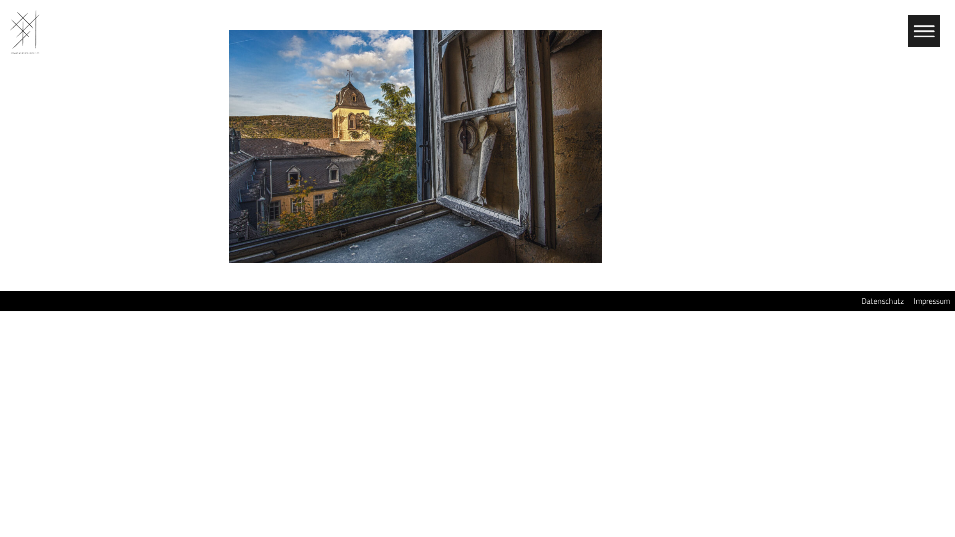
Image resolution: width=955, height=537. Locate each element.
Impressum (932, 301)
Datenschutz (882, 301)
